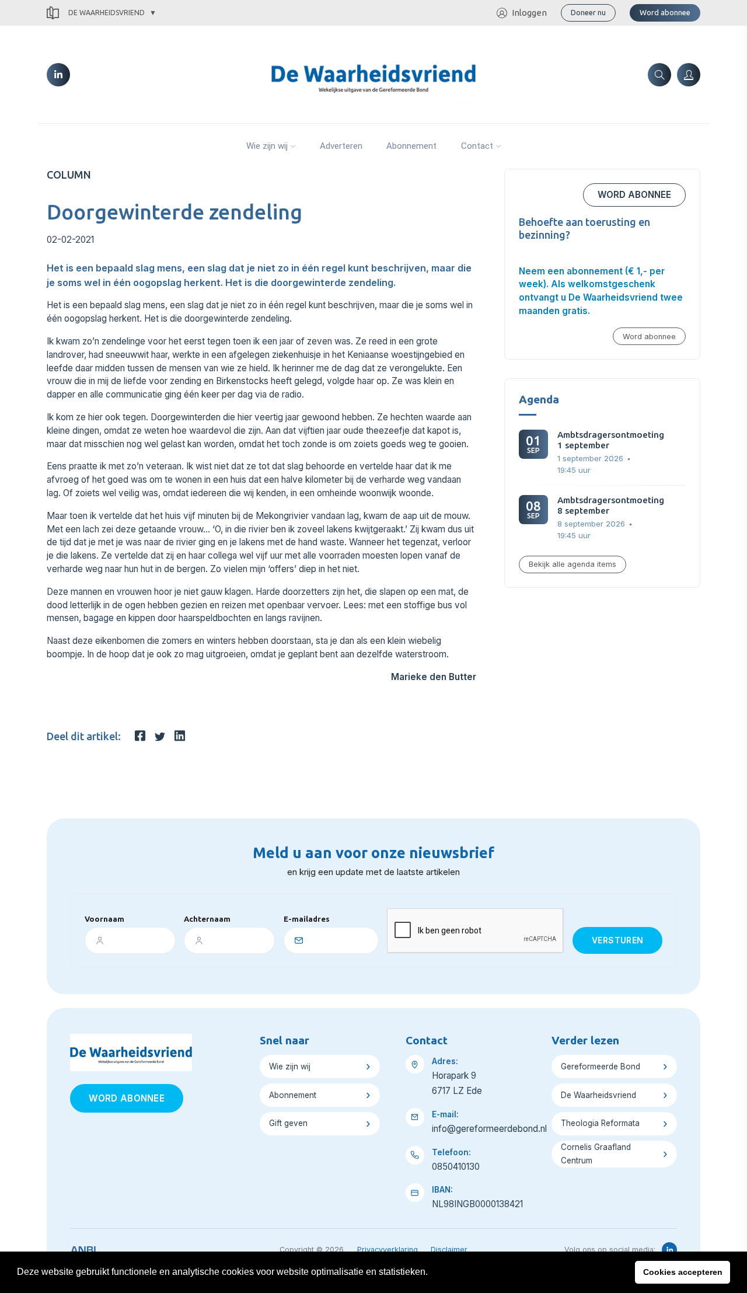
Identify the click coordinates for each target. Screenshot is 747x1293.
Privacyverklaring (387, 1249)
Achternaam (207, 919)
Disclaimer (449, 1249)
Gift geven (288, 1123)
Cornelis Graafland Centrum (596, 1153)
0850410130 (456, 1166)
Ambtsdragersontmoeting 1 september (610, 440)
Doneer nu (588, 12)
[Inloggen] (688, 74)
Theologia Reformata (600, 1123)
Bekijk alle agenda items (572, 564)
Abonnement (411, 146)
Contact (477, 146)
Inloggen (529, 13)
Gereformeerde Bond (600, 1066)
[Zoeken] (659, 74)
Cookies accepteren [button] (682, 1272)
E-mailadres (307, 919)
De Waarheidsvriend (106, 12)
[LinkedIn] (58, 74)
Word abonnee (665, 12)
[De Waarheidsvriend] (373, 73)
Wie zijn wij (267, 146)
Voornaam (104, 919)
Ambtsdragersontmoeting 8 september (610, 505)
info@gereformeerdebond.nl (489, 1128)
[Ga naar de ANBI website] (83, 1248)
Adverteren (341, 146)
